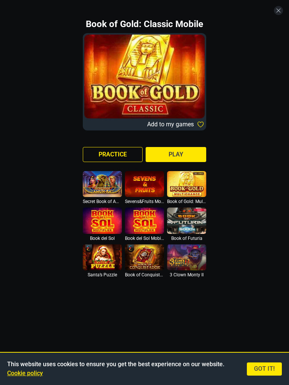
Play (176, 154)
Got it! (264, 368)
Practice (113, 154)
